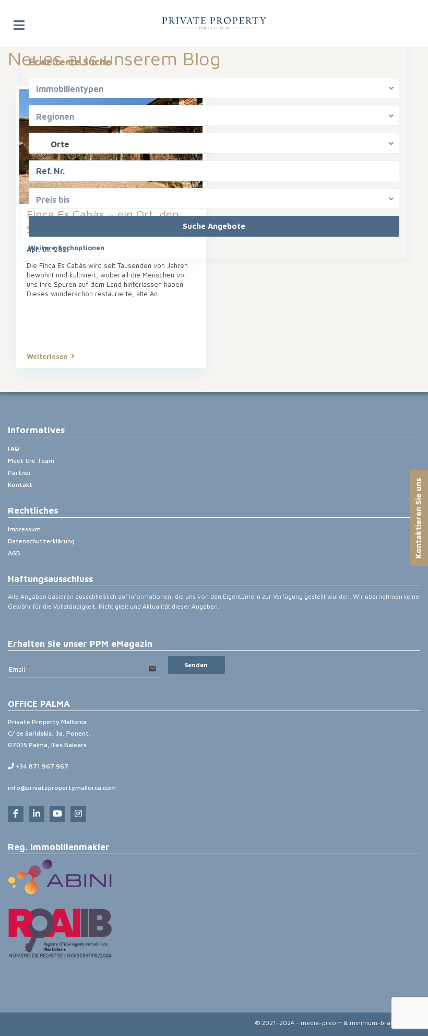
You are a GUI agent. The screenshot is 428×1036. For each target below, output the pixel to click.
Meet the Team (31, 460)
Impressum (24, 529)
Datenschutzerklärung (41, 541)
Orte (60, 144)
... (162, 293)
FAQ (13, 448)
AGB (14, 553)
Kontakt (20, 484)
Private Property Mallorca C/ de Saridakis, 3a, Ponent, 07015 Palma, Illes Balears (49, 733)
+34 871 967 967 (41, 766)
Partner (19, 472)
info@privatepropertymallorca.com (62, 787)
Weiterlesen (47, 356)
